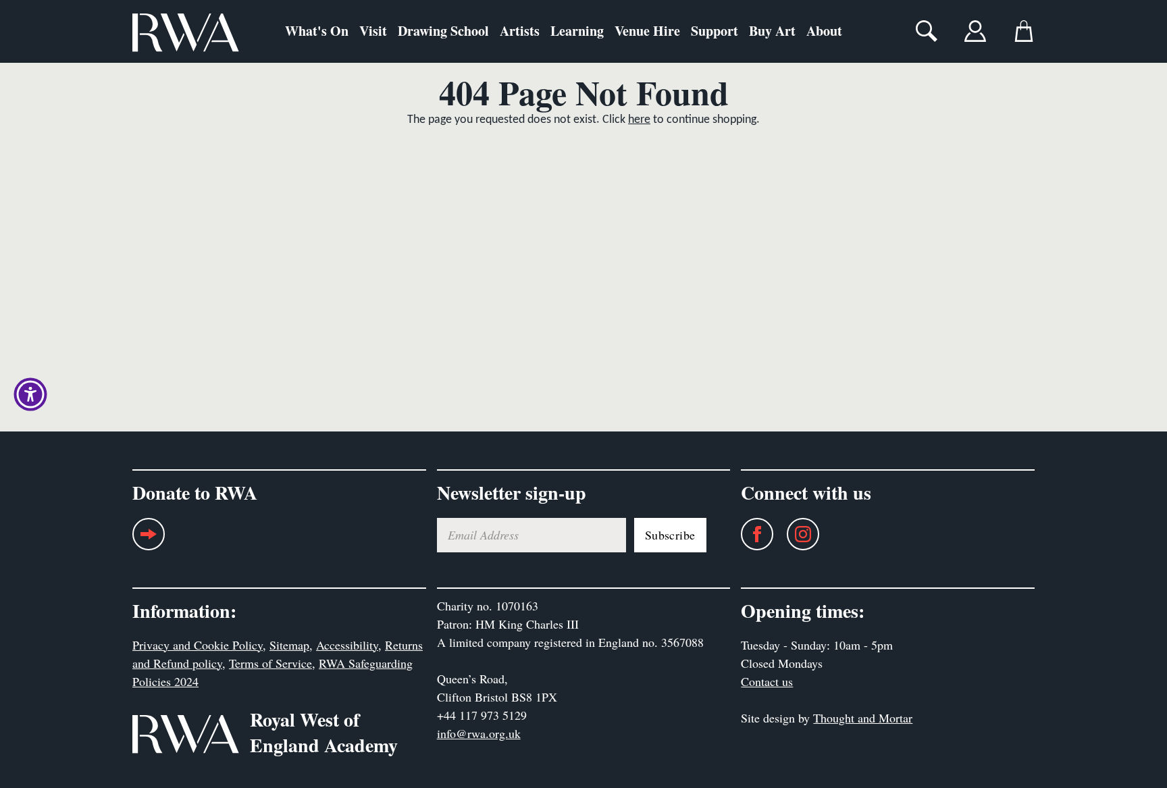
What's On (316, 31)
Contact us (767, 681)
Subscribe (670, 535)
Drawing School (443, 31)
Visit (373, 31)
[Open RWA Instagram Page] (796, 534)
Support (714, 31)
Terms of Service (270, 663)
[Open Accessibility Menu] (30, 394)
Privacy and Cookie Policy (197, 645)
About (824, 31)
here (639, 119)
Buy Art (772, 31)
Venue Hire (647, 31)
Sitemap (289, 645)
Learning (577, 31)
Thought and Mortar (862, 718)
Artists (520, 31)
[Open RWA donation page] (148, 539)
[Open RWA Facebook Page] (750, 534)
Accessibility (347, 645)
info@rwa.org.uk (479, 733)
